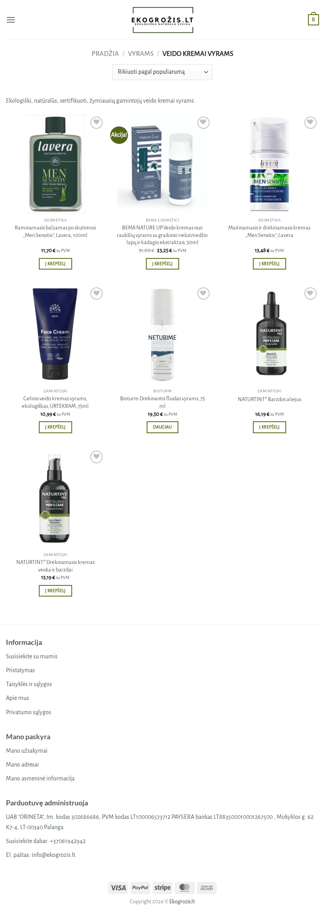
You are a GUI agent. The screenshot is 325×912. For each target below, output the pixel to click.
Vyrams (141, 53)
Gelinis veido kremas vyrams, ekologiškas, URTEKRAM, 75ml (55, 402)
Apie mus (17, 698)
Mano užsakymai (27, 751)
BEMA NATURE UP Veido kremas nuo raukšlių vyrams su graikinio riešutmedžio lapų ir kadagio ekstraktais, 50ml (162, 235)
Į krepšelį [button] (55, 264)
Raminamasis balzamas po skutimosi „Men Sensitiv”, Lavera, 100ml (55, 231)
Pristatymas (20, 670)
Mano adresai (22, 764)
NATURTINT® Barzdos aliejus (269, 399)
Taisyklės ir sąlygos (29, 684)
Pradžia (105, 53)
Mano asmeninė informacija (40, 778)
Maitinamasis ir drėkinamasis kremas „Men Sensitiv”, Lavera (269, 231)
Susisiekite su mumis (31, 656)
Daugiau (162, 427)
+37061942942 (68, 841)
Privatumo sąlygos (28, 712)
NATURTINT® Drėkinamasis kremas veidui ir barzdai (55, 566)
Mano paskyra (28, 736)
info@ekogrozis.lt (53, 855)
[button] (10, 19)
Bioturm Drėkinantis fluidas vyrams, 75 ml (162, 402)
